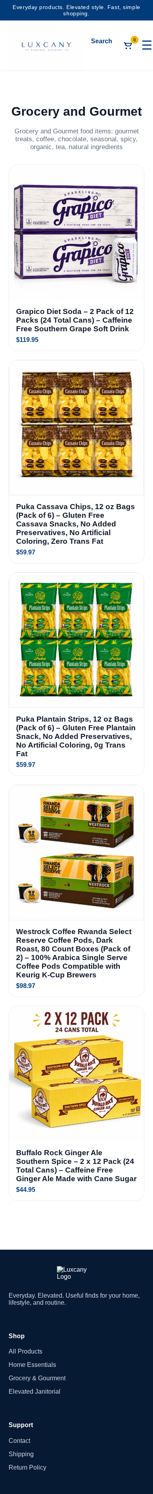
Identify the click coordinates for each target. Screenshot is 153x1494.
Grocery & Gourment (37, 1378)
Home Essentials (32, 1364)
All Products (25, 1351)
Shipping (21, 1454)
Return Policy (27, 1467)
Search (101, 41)
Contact (19, 1440)
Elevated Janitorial (34, 1391)
